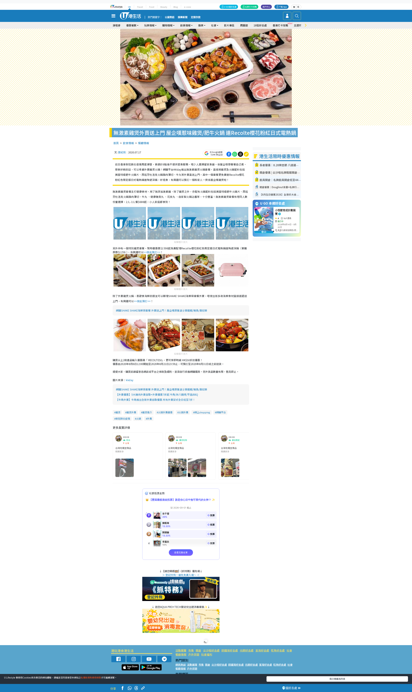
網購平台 (221, 412)
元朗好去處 (246, 650)
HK (129, 6)
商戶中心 (266, 6)
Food (151, 6)
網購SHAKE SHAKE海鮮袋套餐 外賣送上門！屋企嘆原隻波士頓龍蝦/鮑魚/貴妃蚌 (161, 310)
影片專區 (229, 25)
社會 (289, 650)
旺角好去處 (278, 650)
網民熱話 (180, 665)
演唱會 (116, 25)
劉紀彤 (122, 152)
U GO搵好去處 (230, 6)
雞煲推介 (147, 412)
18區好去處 (260, 25)
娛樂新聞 (182, 17)
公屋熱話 (169, 17)
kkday (129, 380)
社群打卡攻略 (251, 6)
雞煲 (118, 412)
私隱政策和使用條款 (91, 677)
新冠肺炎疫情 (123, 418)
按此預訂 (152, 252)
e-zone (187, 6)
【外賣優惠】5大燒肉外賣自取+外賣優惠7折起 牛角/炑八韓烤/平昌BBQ (157, 394)
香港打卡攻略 (280, 25)
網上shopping (202, 412)
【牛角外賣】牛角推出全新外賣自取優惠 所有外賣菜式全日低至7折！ (155, 400)
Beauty (163, 6)
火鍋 (138, 418)
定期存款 (196, 17)
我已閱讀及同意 (337, 678)
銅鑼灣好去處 (229, 650)
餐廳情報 (143, 143)
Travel (140, 6)
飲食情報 (128, 143)
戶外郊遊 (193, 654)
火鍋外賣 (183, 412)
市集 (191, 650)
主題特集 (299, 25)
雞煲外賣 (131, 412)
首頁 (116, 143)
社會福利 (206, 654)
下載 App (283, 6)
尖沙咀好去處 (211, 650)
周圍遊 (244, 25)
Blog (175, 6)
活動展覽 (180, 650)
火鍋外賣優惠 (165, 412)
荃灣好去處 (262, 650)
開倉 (198, 650)
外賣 (149, 418)
